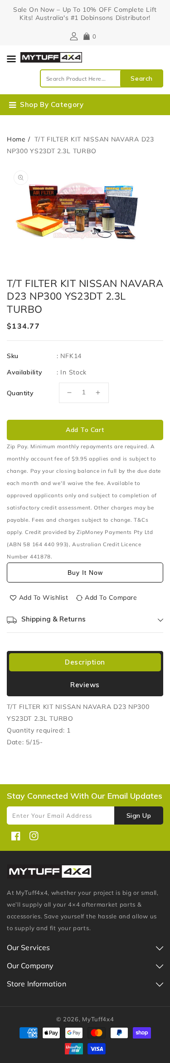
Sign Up (138, 815)
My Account (72, 36)
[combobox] (101, 78)
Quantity (20, 393)
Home (16, 139)
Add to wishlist (43, 597)
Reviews (85, 684)
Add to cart (85, 430)
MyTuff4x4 (98, 1019)
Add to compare (111, 597)
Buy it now (85, 572)
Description (85, 662)
